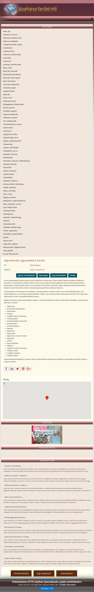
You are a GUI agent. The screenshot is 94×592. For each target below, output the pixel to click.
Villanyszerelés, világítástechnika (14, 247)
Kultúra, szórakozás (10, 171)
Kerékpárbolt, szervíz (10, 151)
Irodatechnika (7, 144)
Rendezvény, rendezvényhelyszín (14, 201)
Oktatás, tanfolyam (9, 187)
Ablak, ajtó (6, 31)
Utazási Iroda (7, 241)
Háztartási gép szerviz (10, 138)
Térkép (72, 275)
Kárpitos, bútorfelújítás (11, 148)
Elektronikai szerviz (9, 101)
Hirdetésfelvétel (21, 573)
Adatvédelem (67, 573)
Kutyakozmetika (8, 174)
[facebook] (3, 2)
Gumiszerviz (7, 131)
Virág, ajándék (8, 251)
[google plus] (10, 2)
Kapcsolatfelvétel (59, 275)
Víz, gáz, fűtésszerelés (10, 254)
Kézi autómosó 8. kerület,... (13, 527)
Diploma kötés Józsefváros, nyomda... (17, 537)
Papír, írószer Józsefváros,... (13, 497)
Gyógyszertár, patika (10, 134)
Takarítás (6, 221)
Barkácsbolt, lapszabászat (12, 74)
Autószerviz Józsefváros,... (13, 466)
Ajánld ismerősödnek (26, 275)
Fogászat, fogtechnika (10, 114)
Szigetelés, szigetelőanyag (12, 217)
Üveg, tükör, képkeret (10, 244)
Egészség (6, 94)
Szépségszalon (8, 214)
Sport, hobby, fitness (10, 207)
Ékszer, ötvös (7, 98)
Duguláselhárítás (9, 91)
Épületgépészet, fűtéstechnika (13, 104)
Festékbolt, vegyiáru (10, 111)
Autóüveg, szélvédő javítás (12, 64)
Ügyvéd (5, 237)
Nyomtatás (43, 275)
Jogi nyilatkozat (44, 573)
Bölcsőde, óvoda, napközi (11, 78)
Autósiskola (7, 58)
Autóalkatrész (8, 48)
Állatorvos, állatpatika (10, 41)
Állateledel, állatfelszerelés (12, 38)
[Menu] (91, 18)
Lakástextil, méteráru (10, 181)
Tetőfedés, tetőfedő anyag (12, 227)
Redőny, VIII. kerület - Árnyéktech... (16, 476)
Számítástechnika (9, 211)
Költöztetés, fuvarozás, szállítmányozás (16, 161)
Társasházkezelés (9, 224)
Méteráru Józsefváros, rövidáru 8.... (16, 485)
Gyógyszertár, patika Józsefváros (15, 507)
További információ (67, 585)
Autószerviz (7, 61)
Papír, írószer (7, 194)
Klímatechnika (8, 157)
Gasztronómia (8, 128)
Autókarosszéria (8, 51)
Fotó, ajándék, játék (9, 121)
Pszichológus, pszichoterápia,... (14, 546)
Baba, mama (7, 68)
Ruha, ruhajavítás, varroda (12, 204)
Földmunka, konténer (10, 118)
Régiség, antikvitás (9, 197)
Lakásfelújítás (7, 177)
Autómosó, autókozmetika (12, 54)
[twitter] (6, 2)
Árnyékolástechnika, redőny (12, 45)
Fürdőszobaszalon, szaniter (12, 124)
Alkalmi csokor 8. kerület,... (13, 558)
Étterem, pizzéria (9, 108)
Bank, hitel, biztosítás (10, 71)
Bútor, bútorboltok (9, 81)
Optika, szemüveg (9, 191)
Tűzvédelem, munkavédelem (13, 234)
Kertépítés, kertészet (10, 154)
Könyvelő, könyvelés (10, 164)
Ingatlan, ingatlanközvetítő (12, 141)
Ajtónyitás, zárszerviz (10, 35)
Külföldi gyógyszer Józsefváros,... (15, 517)
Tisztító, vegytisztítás (10, 231)
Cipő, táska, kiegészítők (11, 84)
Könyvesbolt (7, 167)
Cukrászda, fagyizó (9, 88)
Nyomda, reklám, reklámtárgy (13, 184)
